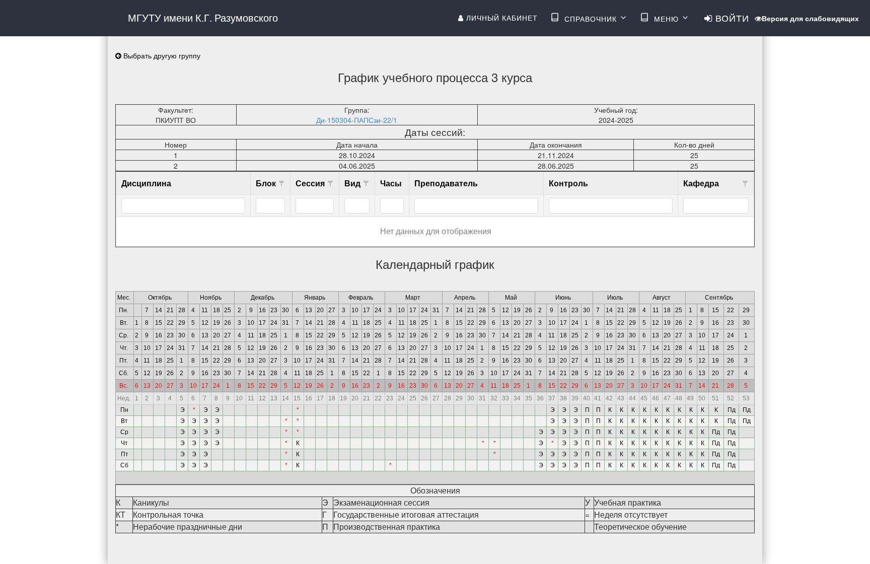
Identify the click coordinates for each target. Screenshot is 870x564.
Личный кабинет (501, 18)
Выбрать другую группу (160, 55)
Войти (730, 17)
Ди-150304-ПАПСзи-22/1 (356, 120)
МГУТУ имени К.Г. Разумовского (203, 17)
